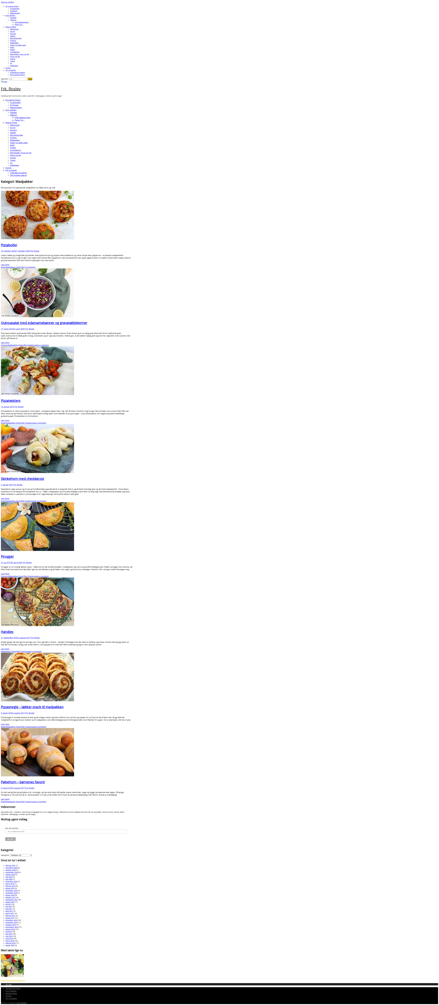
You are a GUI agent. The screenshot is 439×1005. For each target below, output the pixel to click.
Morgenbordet (15, 38)
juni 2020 (8, 877)
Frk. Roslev (11, 88)
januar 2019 (9, 888)
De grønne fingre (12, 6)
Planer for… (19, 24)
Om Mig (8, 984)
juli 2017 (8, 904)
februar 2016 (10, 943)
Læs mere (5, 264)
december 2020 (11, 867)
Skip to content (7, 2)
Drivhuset (13, 11)
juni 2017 (8, 906)
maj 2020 (8, 879)
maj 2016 (8, 936)
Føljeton (13, 20)
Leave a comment (41, 345)
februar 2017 (10, 915)
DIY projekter (10, 70)
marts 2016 (9, 941)
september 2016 (11, 927)
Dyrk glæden (10, 15)
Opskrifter (20, 267)
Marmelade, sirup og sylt (19, 54)
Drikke (12, 49)
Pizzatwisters (10, 400)
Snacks (12, 59)
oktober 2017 (10, 897)
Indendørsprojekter (17, 72)
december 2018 (11, 890)
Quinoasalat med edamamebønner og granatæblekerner (44, 322)
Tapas (12, 61)
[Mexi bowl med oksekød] (12, 976)
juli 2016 (8, 931)
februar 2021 (10, 865)
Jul (11, 63)
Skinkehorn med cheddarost (22, 478)
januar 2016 (9, 945)
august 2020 (10, 874)
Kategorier (5, 855)
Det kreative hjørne (17, 75)
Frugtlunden (14, 8)
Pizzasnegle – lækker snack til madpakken (32, 707)
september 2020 (11, 872)
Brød (12, 47)
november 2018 (11, 893)
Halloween (14, 65)
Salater (12, 36)
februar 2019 (10, 886)
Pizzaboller (9, 245)
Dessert (13, 34)
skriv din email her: (12, 828)
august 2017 (10, 902)
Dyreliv (8, 68)
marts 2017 (9, 913)
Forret (12, 31)
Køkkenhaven (15, 13)
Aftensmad (14, 29)
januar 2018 (9, 895)
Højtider (13, 18)
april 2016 (9, 938)
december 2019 (11, 881)
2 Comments (30, 267)
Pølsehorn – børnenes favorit (23, 782)
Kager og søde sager (18, 45)
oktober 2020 (10, 870)
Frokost (13, 40)
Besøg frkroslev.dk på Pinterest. (13, 980)
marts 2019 (9, 883)
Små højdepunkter (22, 22)
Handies (7, 631)
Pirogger (7, 556)
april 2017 (9, 911)
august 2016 (10, 929)
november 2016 (11, 922)
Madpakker (14, 43)
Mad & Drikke (10, 27)
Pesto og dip (15, 56)
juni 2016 (8, 934)
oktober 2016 (10, 925)
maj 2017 (8, 909)
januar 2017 (9, 918)
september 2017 (11, 899)
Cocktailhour (15, 52)
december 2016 (11, 920)
